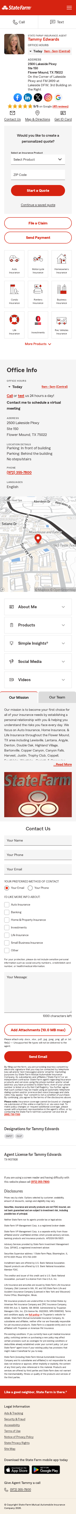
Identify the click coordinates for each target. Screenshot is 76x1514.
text (21, 396)
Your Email (14, 869)
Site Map (9, 1448)
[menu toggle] (69, 8)
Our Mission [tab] (19, 697)
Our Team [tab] (57, 697)
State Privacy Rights (17, 1443)
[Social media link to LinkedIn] (28, 97)
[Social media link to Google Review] (58, 97)
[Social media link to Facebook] (18, 97)
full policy (34, 1314)
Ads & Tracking (13, 1413)
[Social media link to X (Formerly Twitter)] (38, 97)
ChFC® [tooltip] (9, 1136)
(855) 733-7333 (12, 1114)
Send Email (38, 1057)
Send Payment (38, 237)
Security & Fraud (14, 1419)
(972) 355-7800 (19, 472)
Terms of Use (12, 1431)
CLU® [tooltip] (19, 1136)
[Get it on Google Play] (46, 1469)
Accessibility (12, 1425)
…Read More (62, 764)
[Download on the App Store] (17, 1469)
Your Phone (15, 855)
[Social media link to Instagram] (48, 97)
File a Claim (38, 223)
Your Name (15, 840)
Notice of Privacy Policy (19, 1437)
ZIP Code (20, 175)
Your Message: (17, 977)
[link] (19, 7)
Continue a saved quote (38, 205)
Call (10, 396)
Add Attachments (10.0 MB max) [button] (38, 1030)
